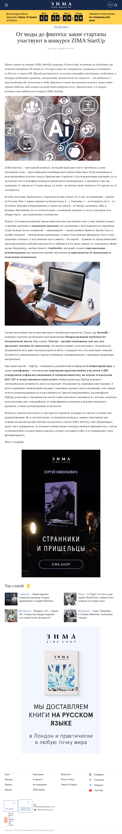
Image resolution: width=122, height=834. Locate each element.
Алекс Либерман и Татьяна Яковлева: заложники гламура (95, 614)
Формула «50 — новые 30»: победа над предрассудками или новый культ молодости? (38, 614)
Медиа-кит (66, 774)
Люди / (82, 594)
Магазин (9, 779)
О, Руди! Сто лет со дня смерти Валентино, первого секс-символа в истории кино (96, 597)
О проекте (38, 779)
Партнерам (38, 774)
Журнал (8, 784)
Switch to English (69, 784)
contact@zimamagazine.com (44, 807)
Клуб (7, 774)
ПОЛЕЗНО (61, 27)
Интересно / (26, 611)
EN (110, 5)
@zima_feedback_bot (45, 810)
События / (25, 594)
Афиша (8, 790)
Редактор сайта (66, 48)
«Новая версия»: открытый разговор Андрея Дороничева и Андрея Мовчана (36, 597)
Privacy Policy (67, 779)
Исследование (40, 784)
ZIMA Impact (39, 790)
